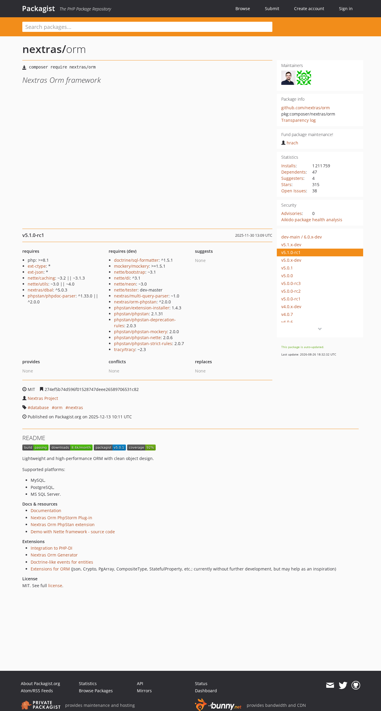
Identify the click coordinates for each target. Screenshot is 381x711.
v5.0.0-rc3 (291, 283)
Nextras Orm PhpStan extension (63, 524)
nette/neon (125, 284)
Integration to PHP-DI (51, 548)
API (140, 683)
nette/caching (41, 278)
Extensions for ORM (50, 569)
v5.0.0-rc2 (291, 291)
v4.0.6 (287, 322)
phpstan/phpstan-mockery (140, 331)
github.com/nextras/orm (305, 107)
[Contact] (330, 685)
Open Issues (293, 191)
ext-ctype (37, 266)
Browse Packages (96, 690)
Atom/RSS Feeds (37, 690)
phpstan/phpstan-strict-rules (143, 343)
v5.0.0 (287, 275)
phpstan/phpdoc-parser (52, 296)
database (39, 407)
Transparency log (298, 120)
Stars (286, 184)
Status (201, 683)
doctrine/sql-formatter (136, 260)
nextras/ (44, 49)
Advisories (291, 213)
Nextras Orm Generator (54, 555)
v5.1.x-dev (291, 244)
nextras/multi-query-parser (141, 296)
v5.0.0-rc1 (291, 299)
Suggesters (292, 178)
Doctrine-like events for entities (62, 562)
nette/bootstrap (129, 272)
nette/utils (38, 284)
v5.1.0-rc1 (291, 252)
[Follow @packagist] (343, 685)
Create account (309, 8)
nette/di (122, 278)
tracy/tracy (124, 349)
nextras (75, 407)
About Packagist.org (40, 683)
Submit (272, 8)
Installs (288, 166)
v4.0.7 (287, 314)
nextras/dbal (40, 290)
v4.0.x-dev (291, 306)
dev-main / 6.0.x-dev (301, 237)
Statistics (88, 683)
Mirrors (144, 690)
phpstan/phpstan (131, 313)
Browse (242, 8)
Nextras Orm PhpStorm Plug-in (61, 517)
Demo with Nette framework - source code (73, 531)
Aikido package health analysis (311, 219)
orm (58, 407)
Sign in (346, 8)
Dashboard (206, 690)
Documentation (46, 510)
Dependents (293, 172)
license (55, 585)
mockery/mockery (131, 266)
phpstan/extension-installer (141, 308)
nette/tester (126, 290)
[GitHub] (356, 685)
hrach (292, 143)
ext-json (35, 272)
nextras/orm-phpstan (135, 302)
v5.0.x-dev (291, 260)
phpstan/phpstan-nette (137, 337)
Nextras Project (43, 398)
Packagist (38, 8)
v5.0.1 (287, 268)
